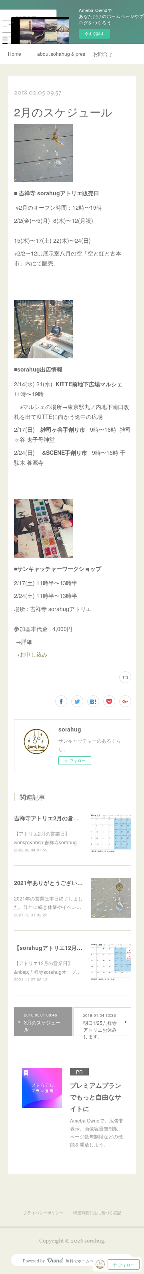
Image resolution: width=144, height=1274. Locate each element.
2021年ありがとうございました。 (57, 883)
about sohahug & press (61, 53)
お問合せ (102, 53)
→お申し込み (34, 654)
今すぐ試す (94, 33)
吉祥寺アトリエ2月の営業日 (49, 818)
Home (14, 53)
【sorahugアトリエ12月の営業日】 (59, 948)
